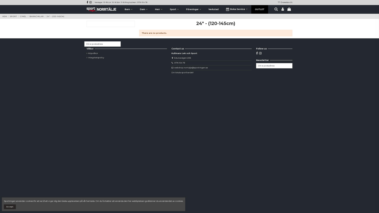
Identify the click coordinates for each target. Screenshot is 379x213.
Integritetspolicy (96, 57)
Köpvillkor (93, 53)
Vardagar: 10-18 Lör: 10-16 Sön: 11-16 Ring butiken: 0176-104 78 (121, 2)
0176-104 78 (179, 63)
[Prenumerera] (118, 44)
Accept (9, 206)
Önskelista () (286, 2)
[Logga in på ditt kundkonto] (282, 9)
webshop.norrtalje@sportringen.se (191, 67)
